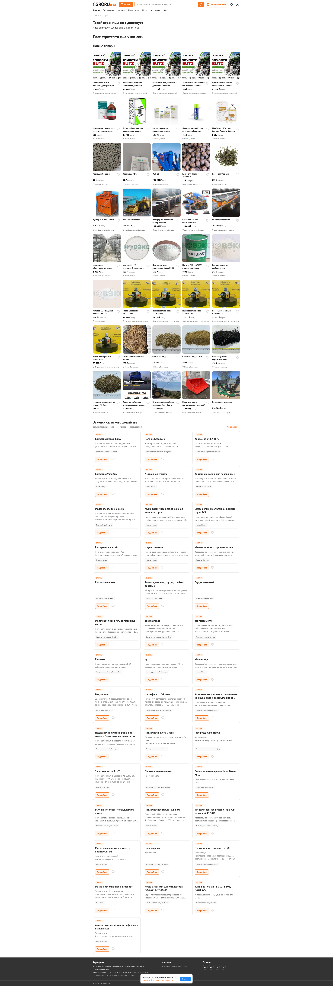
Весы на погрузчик (131, 219)
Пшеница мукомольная (158, 771)
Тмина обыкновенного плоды (133, 358)
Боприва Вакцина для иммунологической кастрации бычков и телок (133, 129)
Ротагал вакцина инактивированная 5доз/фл (161, 129)
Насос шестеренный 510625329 (102, 358)
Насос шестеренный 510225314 (132, 312)
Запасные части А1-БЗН (108, 771)
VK (205, 967)
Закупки (121, 10)
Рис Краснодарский (106, 547)
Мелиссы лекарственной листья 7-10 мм (104, 403)
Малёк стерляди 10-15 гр (109, 509)
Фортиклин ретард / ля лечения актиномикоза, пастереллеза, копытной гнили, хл (104, 129)
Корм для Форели (220, 173)
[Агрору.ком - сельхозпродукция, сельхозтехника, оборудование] (104, 4)
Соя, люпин (101, 694)
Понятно (185, 979)
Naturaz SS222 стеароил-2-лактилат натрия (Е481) (132, 266)
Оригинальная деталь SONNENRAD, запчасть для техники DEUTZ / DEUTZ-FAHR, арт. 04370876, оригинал (222, 84)
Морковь (100, 659)
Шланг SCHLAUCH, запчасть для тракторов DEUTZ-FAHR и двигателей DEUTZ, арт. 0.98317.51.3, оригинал (104, 84)
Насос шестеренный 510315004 (161, 312)
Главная (96, 15)
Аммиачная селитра (156, 474)
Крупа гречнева (154, 547)
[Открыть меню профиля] (237, 4)
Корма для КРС (130, 173)
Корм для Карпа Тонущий (189, 175)
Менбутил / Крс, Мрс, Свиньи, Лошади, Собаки (223, 129)
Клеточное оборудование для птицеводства (101, 266)
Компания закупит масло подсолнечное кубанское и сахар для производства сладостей (216, 698)
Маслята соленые (105, 582)
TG (217, 967)
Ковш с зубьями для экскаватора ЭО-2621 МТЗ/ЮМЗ (164, 888)
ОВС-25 (155, 173)
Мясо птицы (201, 659)
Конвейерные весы (221, 219)
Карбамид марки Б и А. (108, 439)
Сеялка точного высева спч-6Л (212, 848)
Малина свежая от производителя (214, 547)
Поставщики (108, 10)
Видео (166, 10)
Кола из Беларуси (155, 439)
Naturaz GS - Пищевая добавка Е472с (103, 312)
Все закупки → (233, 426)
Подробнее (102, 459)
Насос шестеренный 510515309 (191, 312)
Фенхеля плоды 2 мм (192, 356)
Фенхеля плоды (159, 356)
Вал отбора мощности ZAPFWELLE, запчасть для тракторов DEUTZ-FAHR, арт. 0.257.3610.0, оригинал (134, 84)
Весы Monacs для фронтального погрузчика (190, 221)
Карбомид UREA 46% (207, 439)
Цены (144, 10)
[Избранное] (231, 4)
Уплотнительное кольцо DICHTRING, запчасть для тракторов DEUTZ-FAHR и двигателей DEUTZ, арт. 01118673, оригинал (193, 84)
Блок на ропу (152, 848)
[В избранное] (118, 83)
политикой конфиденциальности (157, 980)
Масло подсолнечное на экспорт (113, 886)
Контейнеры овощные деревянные (215, 474)
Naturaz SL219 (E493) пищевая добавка (192, 266)
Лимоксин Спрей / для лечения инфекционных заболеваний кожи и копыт (193, 129)
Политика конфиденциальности (120, 975)
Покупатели (133, 10)
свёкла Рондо (152, 620)
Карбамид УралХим (106, 474)
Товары (96, 10)
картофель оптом (204, 620)
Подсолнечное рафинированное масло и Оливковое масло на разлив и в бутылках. (116, 736)
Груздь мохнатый (204, 582)
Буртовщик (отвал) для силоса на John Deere (163, 403)
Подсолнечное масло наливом (162, 809)
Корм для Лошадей (102, 173)
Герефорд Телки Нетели (208, 732)
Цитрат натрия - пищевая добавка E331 (163, 266)
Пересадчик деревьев (222, 402)
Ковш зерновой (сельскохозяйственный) (193, 403)
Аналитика (155, 10)
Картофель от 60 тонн (157, 694)
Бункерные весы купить (104, 219)
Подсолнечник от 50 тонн (159, 732)
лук (147, 659)
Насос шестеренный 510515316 (221, 312)
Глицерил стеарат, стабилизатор (220, 266)
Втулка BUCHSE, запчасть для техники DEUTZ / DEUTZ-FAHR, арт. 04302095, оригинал (163, 84)
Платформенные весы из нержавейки (162, 221)
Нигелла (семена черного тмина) (219, 358)
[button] (201, 4)
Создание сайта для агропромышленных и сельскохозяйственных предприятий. (133, 403)
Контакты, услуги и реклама (174, 966)
